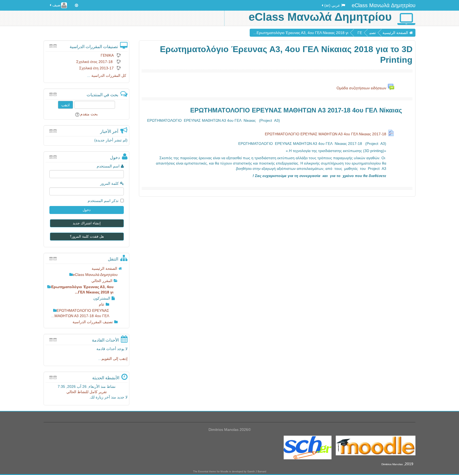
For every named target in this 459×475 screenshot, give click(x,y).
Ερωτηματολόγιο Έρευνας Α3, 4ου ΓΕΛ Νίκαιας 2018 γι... (300, 33)
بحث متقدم (89, 114)
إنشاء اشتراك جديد (87, 223)
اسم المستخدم (108, 166)
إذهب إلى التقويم (114, 358)
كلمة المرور (109, 183)
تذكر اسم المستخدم (103, 201)
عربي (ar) (332, 5)
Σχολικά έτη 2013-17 (96, 68)
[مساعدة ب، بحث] (77, 114)
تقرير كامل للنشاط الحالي (86, 392)
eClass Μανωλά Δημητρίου (383, 5)
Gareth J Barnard (256, 471)
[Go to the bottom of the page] (76, 5)
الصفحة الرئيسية (395, 33)
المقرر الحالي (101, 281)
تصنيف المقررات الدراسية (93, 322)
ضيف (56, 5)
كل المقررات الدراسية (108, 75)
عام (101, 304)
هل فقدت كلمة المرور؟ (87, 236)
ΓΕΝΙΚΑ (107, 55)
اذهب (65, 104)
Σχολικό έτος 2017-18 (95, 62)
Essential (203, 471)
